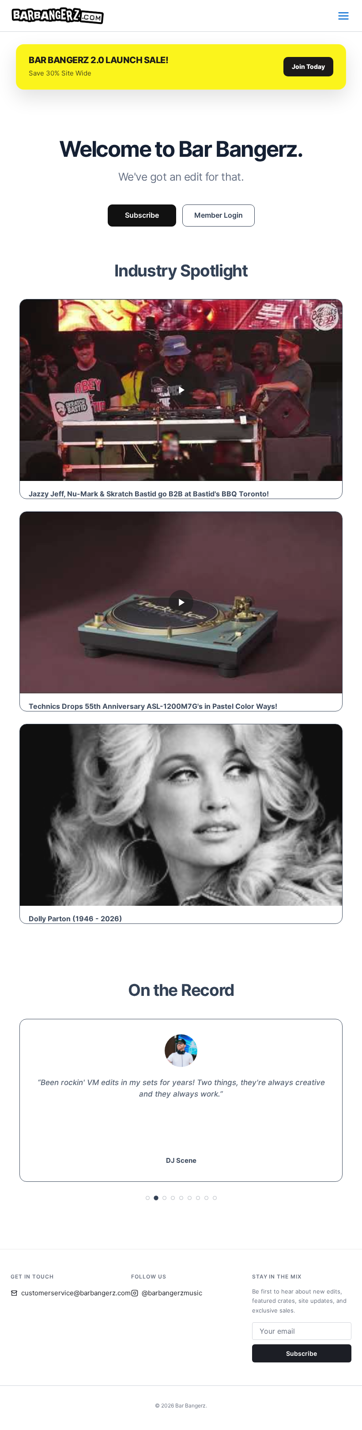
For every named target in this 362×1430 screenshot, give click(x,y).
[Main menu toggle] (343, 16)
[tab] (148, 1198)
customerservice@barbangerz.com (76, 1293)
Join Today (308, 66)
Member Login (218, 215)
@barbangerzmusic (172, 1293)
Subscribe (142, 215)
